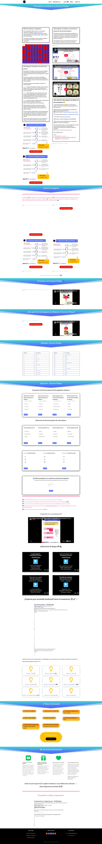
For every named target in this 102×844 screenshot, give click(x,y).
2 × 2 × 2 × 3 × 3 (57, 406)
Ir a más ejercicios (51, 739)
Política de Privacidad (31, 833)
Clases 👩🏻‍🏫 (66, 2)
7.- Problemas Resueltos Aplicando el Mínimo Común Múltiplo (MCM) (30, 726)
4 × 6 (26, 436)
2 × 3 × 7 (26, 406)
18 (25, 459)
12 (63, 459)
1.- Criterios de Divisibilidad (29, 711)
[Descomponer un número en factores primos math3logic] (60, 271)
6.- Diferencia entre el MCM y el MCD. (70, 718)
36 (25, 462)
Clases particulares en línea (73, 762)
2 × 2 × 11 (70, 434)
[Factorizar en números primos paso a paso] (35, 148)
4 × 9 (40, 431)
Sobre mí (77, 2)
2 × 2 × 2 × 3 (27, 434)
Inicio (50, 2)
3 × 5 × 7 (55, 434)
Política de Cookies (30, 837)
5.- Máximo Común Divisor (49, 718)
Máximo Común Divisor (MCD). (71, 112)
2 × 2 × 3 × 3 (56, 409)
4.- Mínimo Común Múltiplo (29, 718)
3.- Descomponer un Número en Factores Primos (70, 712)
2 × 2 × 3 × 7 (56, 404)
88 (44, 462)
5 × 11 (69, 404)
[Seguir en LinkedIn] (53, 833)
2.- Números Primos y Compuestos (51, 711)
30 (64, 456)
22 (44, 459)
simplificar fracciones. (65, 116)
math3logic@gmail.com (72, 833)
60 (64, 462)
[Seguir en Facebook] (49, 833)
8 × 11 (69, 431)
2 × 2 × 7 (26, 409)
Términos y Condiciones (30, 835)
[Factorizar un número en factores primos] (35, 179)
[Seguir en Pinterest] (55, 833)
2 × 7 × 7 (26, 404)
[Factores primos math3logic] (27, 271)
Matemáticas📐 (57, 2)
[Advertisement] (51, 18)
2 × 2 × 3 (27, 431)
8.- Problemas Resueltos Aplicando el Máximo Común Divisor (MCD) (51, 725)
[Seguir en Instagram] (51, 833)
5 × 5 (69, 406)
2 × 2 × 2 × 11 (71, 436)
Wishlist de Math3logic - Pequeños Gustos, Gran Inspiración (42, 763)
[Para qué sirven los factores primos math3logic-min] (30, 320)
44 (44, 456)
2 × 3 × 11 (70, 409)
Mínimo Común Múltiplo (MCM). (71, 114)
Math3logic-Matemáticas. (52, 506)
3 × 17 (55, 431)
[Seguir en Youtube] (47, 833)
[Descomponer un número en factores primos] (35, 205)
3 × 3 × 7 (41, 409)
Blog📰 (72, 2)
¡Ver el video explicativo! (35, 151)
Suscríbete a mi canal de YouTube (27, 763)
